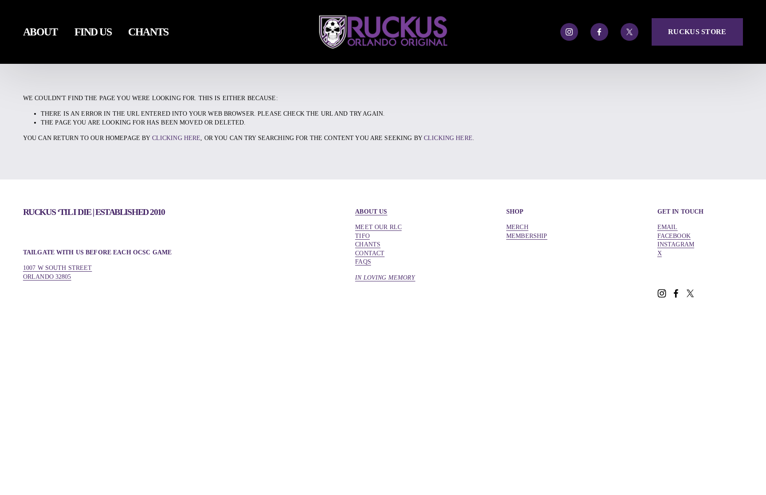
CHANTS (148, 32)
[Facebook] (599, 32)
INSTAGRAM (675, 244)
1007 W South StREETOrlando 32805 (57, 272)
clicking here (176, 138)
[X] (629, 32)
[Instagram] (569, 32)
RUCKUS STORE (697, 31)
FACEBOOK (674, 236)
